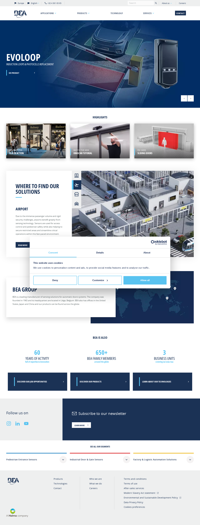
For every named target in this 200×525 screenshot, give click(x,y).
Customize (98, 280)
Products (82, 13)
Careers (182, 3)
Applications (47, 13)
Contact (180, 13)
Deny (55, 280)
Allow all (145, 280)
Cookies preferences (134, 506)
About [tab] (146, 252)
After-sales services (134, 488)
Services (147, 13)
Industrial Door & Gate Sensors (86, 459)
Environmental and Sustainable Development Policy (151, 497)
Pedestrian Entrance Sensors (21, 459)
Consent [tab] (53, 252)
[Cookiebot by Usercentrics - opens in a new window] (153, 242)
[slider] (100, 64)
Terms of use (130, 483)
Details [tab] (100, 252)
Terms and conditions (135, 478)
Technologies (60, 483)
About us (166, 3)
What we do (95, 483)
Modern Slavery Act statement (139, 492)
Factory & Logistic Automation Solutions (155, 459)
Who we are (95, 478)
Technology (117, 13)
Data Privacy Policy (133, 502)
